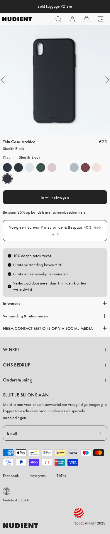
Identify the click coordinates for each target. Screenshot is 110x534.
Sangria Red (85, 167)
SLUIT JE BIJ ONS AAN (26, 395)
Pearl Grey (74, 167)
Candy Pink (96, 167)
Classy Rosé (52, 167)
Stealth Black (7, 178)
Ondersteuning (17, 380)
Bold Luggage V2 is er (55, 6)
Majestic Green (40, 167)
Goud (63, 167)
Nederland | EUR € (16, 500)
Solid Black (18, 167)
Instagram (38, 475)
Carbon (7, 167)
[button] (58, 19)
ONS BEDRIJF (16, 365)
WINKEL (11, 350)
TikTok (62, 475)
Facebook (11, 475)
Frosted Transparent (29, 167)
